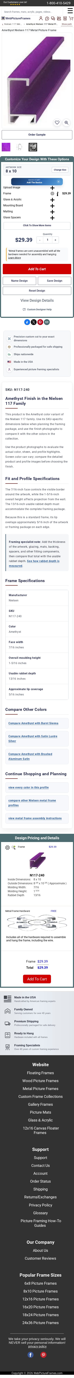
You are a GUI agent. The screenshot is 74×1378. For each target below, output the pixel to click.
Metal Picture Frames (40, 1088)
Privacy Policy (40, 1205)
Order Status (40, 1181)
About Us (40, 1250)
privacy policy (37, 1346)
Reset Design (37, 290)
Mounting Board (13, 205)
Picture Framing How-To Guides (41, 1223)
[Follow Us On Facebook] (31, 1355)
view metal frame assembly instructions (35, 818)
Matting (8, 211)
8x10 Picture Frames (40, 1291)
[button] (37, 181)
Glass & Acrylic (12, 199)
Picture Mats (40, 1112)
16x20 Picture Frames (40, 1307)
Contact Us (40, 1165)
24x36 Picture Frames (40, 1322)
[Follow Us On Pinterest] (43, 1355)
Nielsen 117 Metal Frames (13, 24)
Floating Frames (40, 1073)
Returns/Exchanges (40, 1197)
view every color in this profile (28, 787)
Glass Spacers (12, 217)
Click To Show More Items (37, 225)
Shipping (40, 1189)
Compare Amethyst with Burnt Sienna (33, 723)
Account (40, 1173)
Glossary (40, 1213)
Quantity (47, 234)
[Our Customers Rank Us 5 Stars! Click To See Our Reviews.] (15, 4)
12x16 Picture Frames (40, 1299)
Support (40, 1157)
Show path (67, 24)
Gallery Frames (40, 1104)
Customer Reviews (40, 1258)
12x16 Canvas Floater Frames (41, 1130)
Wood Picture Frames (40, 1080)
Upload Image (11, 187)
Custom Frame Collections (40, 1096)
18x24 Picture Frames (40, 1315)
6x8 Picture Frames (40, 1283)
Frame (7, 193)
